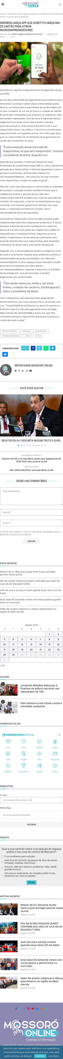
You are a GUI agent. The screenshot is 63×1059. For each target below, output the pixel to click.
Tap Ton (38, 336)
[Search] (60, 4)
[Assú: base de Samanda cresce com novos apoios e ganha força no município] (9, 964)
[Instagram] (24, 1008)
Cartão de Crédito (9, 331)
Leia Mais (53, 1056)
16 (58, 644)
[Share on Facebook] (33, 348)
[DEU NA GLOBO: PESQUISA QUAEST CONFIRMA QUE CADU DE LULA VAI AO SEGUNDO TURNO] (9, 928)
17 (4, 649)
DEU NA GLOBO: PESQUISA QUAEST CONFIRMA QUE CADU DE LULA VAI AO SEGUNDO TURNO (30, 582)
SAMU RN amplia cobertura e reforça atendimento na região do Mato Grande (42, 981)
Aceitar (40, 1056)
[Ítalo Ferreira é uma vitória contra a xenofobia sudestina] (9, 708)
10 (4, 644)
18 (13, 649)
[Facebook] (16, 1008)
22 (49, 649)
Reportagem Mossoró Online (27, 34)
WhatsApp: (5, 808)
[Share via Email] (5, 354)
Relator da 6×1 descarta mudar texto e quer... (31, 440)
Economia (26, 331)
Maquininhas (41, 331)
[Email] (37, 1008)
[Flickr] (28, 1008)
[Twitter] (20, 1008)
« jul (2, 665)
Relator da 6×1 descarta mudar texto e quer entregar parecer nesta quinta (42, 908)
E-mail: (3, 795)
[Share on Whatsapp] (46, 348)
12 (22, 644)
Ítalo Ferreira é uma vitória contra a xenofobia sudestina (41, 705)
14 (40, 644)
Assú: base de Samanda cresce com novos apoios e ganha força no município (41, 962)
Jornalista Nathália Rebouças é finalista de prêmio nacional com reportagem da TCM (40, 688)
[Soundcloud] (41, 1008)
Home (3, 14)
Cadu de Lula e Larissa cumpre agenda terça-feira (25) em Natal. (40, 944)
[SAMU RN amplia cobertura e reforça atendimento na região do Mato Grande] (9, 982)
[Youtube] (33, 1008)
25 (13, 654)
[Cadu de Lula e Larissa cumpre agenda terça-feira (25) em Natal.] (9, 946)
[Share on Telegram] (52, 348)
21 (41, 649)
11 (13, 644)
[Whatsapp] (46, 1008)
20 (31, 649)
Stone (27, 336)
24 (4, 654)
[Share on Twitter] (39, 348)
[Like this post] (26, 348)
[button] (2, 420)
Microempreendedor (11, 336)
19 (22, 649)
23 (58, 649)
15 (49, 644)
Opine (31, 882)
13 (31, 644)
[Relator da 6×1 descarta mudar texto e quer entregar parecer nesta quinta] (31, 415)
